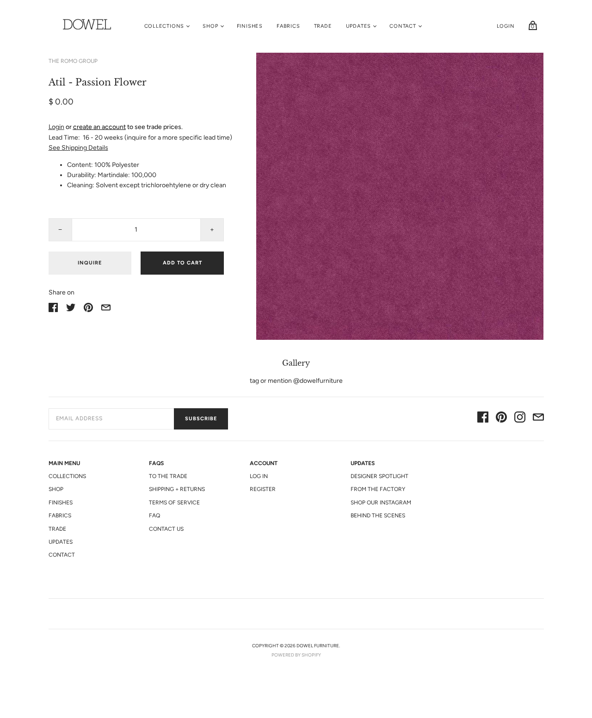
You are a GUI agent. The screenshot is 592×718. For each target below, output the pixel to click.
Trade (323, 26)
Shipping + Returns (177, 489)
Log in (259, 476)
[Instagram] (519, 418)
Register (263, 489)
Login (506, 26)
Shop (210, 26)
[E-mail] (538, 418)
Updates (358, 26)
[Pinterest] (501, 418)
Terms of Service (174, 502)
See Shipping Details (78, 148)
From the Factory (378, 489)
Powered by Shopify (296, 655)
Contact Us (166, 529)
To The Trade (168, 476)
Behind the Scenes (378, 515)
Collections (164, 26)
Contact (402, 26)
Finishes (250, 26)
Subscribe (201, 419)
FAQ (154, 515)
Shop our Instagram (381, 502)
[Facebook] (482, 418)
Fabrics (288, 26)
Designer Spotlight (379, 476)
